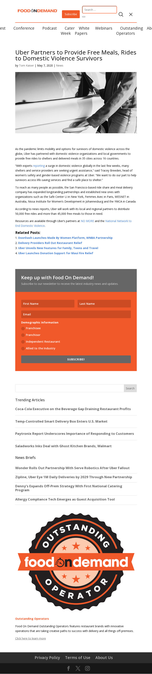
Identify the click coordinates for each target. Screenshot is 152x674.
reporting (39, 166)
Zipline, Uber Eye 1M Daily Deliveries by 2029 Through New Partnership (74, 477)
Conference (23, 28)
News (59, 65)
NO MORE (87, 221)
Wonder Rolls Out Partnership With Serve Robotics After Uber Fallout (72, 468)
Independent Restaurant (43, 341)
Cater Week (68, 30)
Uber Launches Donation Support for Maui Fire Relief (55, 253)
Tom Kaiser (26, 65)
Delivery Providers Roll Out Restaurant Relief (50, 243)
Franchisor (33, 335)
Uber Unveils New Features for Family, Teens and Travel (58, 248)
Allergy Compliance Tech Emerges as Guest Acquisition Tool (65, 499)
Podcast (49, 28)
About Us (104, 657)
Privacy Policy (47, 657)
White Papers (82, 30)
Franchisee (33, 328)
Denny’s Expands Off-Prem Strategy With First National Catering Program (68, 488)
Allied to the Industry (40, 348)
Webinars (103, 28)
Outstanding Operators (129, 30)
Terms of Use (77, 657)
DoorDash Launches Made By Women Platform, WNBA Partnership (65, 238)
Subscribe (71, 14)
